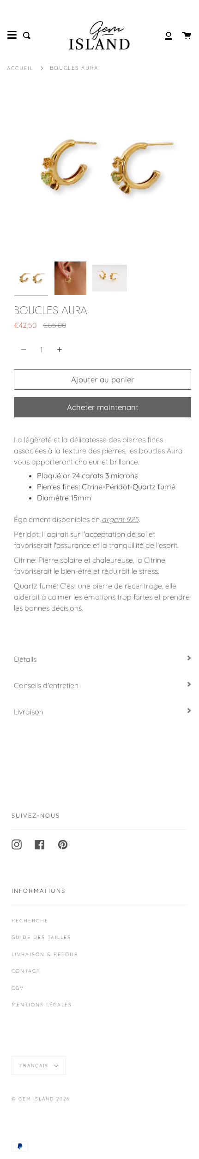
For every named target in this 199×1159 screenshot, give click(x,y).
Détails (25, 659)
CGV (18, 988)
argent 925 (120, 519)
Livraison (28, 711)
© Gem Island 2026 (41, 1099)
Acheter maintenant (103, 407)
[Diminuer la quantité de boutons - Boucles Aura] (25, 349)
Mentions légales (42, 1004)
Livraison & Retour (45, 954)
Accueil (20, 68)
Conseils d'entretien (46, 685)
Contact (26, 971)
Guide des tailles (41, 937)
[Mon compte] (163, 35)
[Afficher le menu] (12, 35)
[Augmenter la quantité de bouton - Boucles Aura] (58, 349)
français (35, 1065)
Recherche (30, 920)
